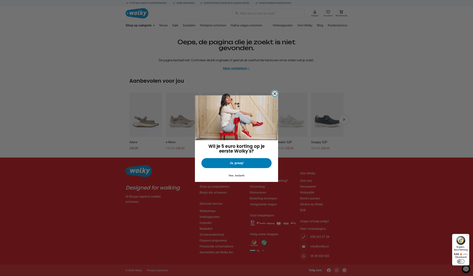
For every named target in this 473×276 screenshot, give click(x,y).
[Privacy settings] (466, 269)
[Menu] (467, 236)
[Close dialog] (275, 93)
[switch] (461, 261)
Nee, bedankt (236, 175)
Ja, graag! (237, 163)
